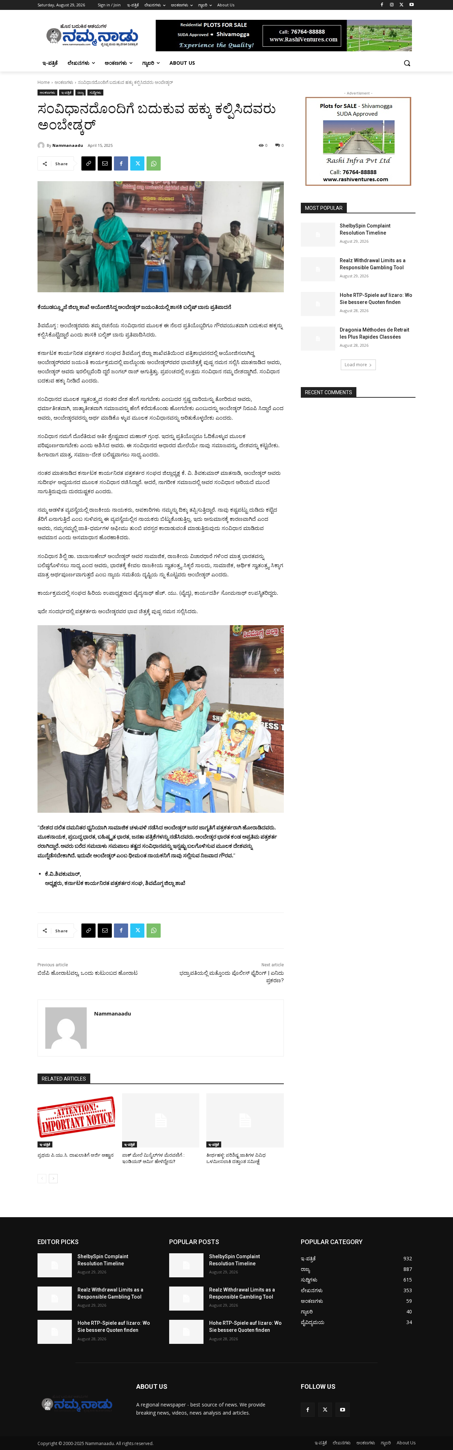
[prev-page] (42, 1178)
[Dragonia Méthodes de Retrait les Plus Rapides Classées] (318, 339)
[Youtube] (411, 5)
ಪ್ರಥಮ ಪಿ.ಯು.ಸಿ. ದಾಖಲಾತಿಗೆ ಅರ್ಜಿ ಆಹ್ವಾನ (76, 1155)
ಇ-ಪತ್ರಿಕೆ (66, 92)
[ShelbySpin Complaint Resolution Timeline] (318, 235)
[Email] (105, 163)
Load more (356, 365)
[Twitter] (401, 5)
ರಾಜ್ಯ (81, 92)
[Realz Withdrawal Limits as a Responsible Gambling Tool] (318, 269)
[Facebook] (382, 5)
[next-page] (53, 1178)
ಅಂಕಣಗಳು (64, 82)
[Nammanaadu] (42, 145)
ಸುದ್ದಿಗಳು (95, 92)
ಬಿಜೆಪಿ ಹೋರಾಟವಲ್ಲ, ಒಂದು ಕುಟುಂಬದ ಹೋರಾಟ (88, 973)
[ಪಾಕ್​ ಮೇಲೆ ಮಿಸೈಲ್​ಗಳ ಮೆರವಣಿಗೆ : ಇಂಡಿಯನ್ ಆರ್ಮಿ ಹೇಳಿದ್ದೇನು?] (161, 1120)
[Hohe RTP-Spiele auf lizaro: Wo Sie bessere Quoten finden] (318, 304)
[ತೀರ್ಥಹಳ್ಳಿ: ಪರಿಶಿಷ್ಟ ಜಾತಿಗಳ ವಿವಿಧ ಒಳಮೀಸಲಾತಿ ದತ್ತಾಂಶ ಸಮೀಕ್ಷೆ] (245, 1120)
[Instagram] (392, 5)
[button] (406, 62)
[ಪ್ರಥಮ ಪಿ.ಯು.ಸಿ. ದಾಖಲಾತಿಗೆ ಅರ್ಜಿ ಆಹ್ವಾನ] (76, 1120)
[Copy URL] (88, 163)
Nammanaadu (67, 145)
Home (44, 82)
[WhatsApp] (154, 163)
